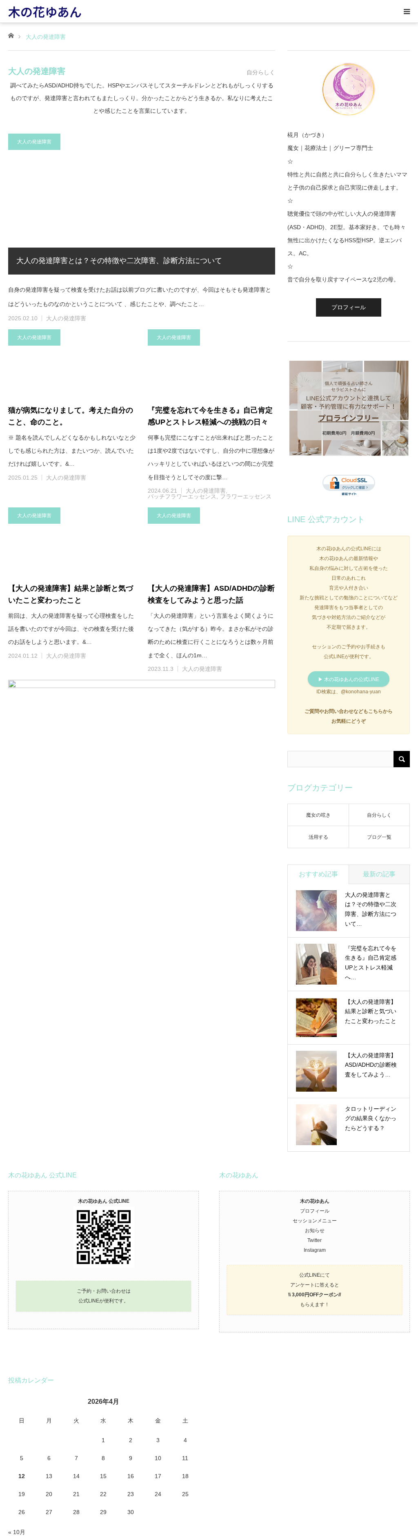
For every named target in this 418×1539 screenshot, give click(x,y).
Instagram (315, 1250)
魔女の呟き (318, 815)
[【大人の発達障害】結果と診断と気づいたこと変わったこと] (72, 540)
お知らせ (315, 1230)
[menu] (406, 11)
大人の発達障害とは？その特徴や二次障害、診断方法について (119, 261)
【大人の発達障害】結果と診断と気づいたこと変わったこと (70, 594)
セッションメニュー (315, 1221)
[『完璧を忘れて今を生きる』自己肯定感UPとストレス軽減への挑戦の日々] (211, 362)
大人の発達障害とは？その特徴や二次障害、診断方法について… (370, 909)
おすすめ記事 (318, 874)
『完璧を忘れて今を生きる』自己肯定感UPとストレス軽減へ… (370, 963)
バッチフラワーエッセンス (182, 496)
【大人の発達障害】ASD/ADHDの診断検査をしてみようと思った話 (211, 594)
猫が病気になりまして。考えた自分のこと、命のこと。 (70, 416)
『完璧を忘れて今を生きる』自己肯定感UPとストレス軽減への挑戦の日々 (210, 416)
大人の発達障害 (34, 142)
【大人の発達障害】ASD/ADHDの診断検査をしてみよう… (371, 1065)
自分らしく (379, 815)
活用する (318, 837)
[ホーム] (10, 35)
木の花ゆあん (45, 11)
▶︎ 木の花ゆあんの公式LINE (348, 679)
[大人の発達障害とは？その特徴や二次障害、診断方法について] (141, 204)
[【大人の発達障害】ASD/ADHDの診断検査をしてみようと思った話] (211, 540)
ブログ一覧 (379, 837)
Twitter (314, 1240)
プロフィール (348, 307)
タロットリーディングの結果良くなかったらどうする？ (370, 1119)
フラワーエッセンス (245, 496)
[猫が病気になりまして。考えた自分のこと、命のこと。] (72, 362)
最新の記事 (379, 874)
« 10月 (16, 1532)
